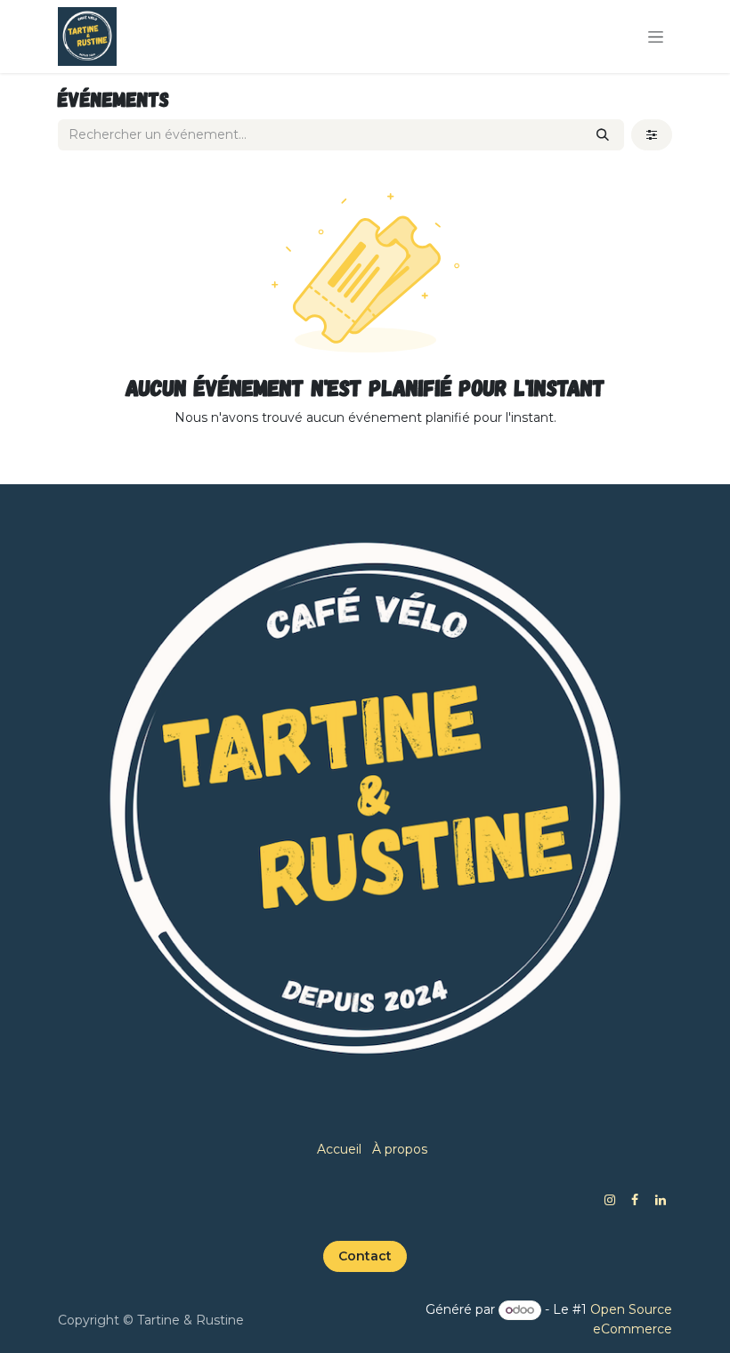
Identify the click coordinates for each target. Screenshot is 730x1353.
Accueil (339, 1149)
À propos (399, 1149)
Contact (365, 1256)
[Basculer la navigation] (655, 36)
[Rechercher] (602, 134)
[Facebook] (635, 1200)
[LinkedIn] (660, 1200)
